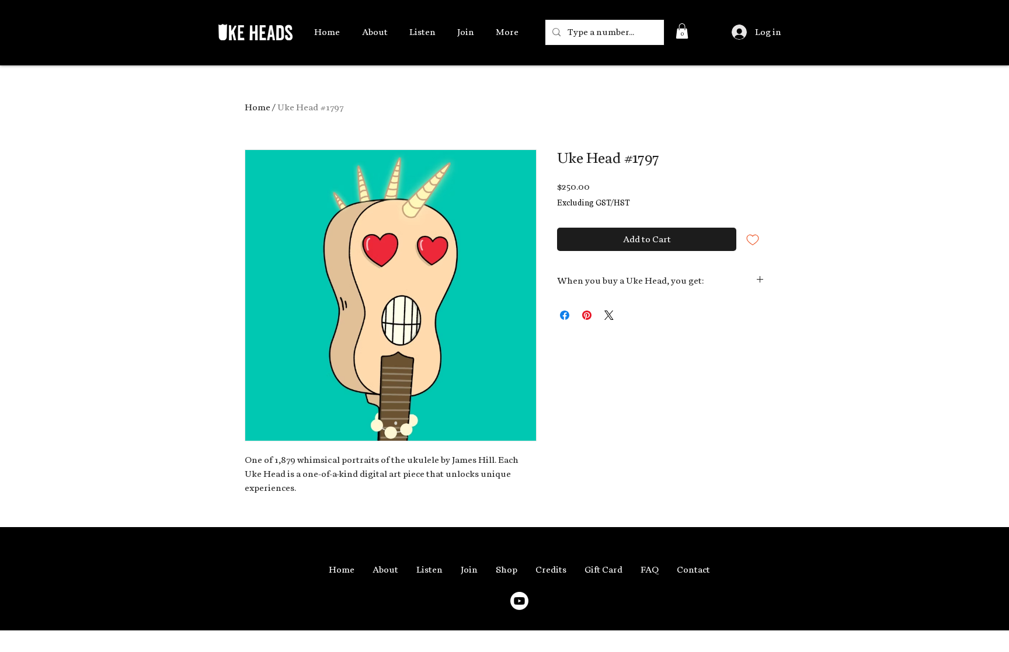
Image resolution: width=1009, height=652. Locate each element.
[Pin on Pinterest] (587, 315)
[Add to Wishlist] (752, 239)
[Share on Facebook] (565, 315)
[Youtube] (519, 601)
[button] (682, 31)
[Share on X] (609, 315)
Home (257, 107)
